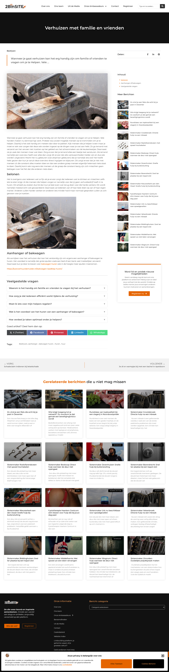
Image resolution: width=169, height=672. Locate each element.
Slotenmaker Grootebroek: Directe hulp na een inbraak (143, 413)
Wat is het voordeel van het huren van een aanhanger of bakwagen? (57, 312)
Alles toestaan (116, 664)
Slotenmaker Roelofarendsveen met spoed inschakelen (22, 465)
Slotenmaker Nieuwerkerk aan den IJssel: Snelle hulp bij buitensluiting (21, 512)
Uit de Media (74, 6)
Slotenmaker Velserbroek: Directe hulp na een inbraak (143, 511)
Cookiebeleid (59, 632)
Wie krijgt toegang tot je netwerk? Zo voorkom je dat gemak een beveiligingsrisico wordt (144, 114)
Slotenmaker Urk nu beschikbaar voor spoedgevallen (104, 511)
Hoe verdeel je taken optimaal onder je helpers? (57, 319)
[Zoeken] (162, 6)
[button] (163, 656)
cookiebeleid (67, 665)
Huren (57, 344)
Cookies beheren (149, 664)
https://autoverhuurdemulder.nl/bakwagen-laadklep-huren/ (34, 269)
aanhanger (32, 344)
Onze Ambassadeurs (94, 6)
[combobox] (149, 6)
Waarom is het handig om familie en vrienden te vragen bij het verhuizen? (57, 288)
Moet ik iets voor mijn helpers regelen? (57, 304)
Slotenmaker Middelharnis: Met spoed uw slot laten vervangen (62, 559)
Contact (115, 6)
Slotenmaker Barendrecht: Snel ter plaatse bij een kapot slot (145, 465)
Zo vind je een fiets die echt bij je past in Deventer (22, 413)
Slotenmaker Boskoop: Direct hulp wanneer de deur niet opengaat (62, 466)
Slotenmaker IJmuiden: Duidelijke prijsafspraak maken (145, 559)
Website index (59, 636)
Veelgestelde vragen (129, 86)
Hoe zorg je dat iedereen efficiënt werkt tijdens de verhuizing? (57, 296)
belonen (124, 80)
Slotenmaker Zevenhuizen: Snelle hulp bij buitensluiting (104, 465)
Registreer (128, 6)
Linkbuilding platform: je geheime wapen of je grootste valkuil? (64, 643)
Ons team (58, 6)
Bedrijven (11, 51)
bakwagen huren (49, 264)
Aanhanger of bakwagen (131, 83)
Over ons (45, 6)
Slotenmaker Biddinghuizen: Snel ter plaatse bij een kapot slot (22, 559)
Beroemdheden (60, 619)
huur (63, 344)
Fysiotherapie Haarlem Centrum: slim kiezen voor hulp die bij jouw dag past (144, 196)
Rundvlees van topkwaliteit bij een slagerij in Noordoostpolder (104, 413)
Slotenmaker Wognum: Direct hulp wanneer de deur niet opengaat (103, 560)
